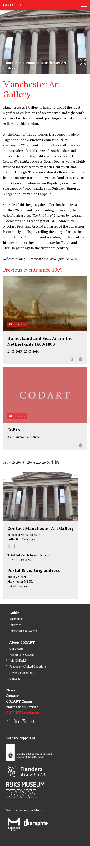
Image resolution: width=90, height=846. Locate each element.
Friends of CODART (22, 655)
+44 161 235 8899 (20, 560)
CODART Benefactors (23, 712)
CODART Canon (19, 701)
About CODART (22, 642)
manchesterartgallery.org (24, 535)
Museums (27, 62)
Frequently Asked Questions (28, 666)
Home (8, 62)
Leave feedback (14, 462)
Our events (16, 649)
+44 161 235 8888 (21, 555)
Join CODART (18, 660)
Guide (14, 612)
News (10, 690)
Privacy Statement (21, 672)
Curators (15, 625)
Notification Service (22, 707)
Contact (14, 678)
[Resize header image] (83, 62)
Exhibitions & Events (23, 631)
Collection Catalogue (21, 539)
